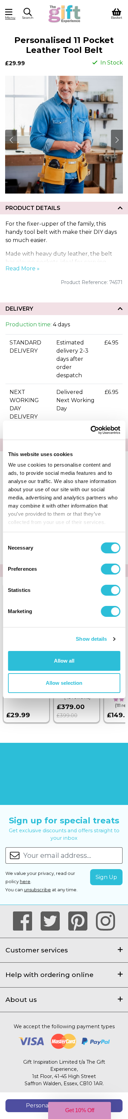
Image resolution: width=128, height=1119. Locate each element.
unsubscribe (37, 889)
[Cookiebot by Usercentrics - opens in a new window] (91, 430)
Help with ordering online (49, 975)
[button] (27, 14)
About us (21, 999)
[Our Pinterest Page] (80, 921)
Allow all (64, 661)
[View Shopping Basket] (116, 13)
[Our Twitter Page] (53, 921)
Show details (91, 639)
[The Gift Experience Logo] (64, 13)
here (25, 881)
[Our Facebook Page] (25, 921)
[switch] (110, 569)
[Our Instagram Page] (105, 921)
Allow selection (64, 683)
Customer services (36, 950)
